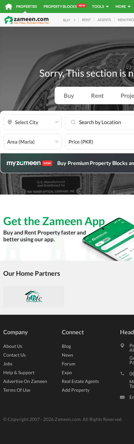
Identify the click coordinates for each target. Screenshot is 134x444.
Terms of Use (16, 390)
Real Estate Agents (80, 381)
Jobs (7, 363)
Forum (68, 363)
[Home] (9, 6)
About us (12, 346)
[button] (32, 122)
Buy (69, 95)
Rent (97, 95)
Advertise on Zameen (25, 381)
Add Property (75, 390)
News (67, 355)
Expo (67, 372)
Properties (26, 6)
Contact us (14, 355)
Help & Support (18, 372)
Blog (66, 346)
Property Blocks (64, 6)
